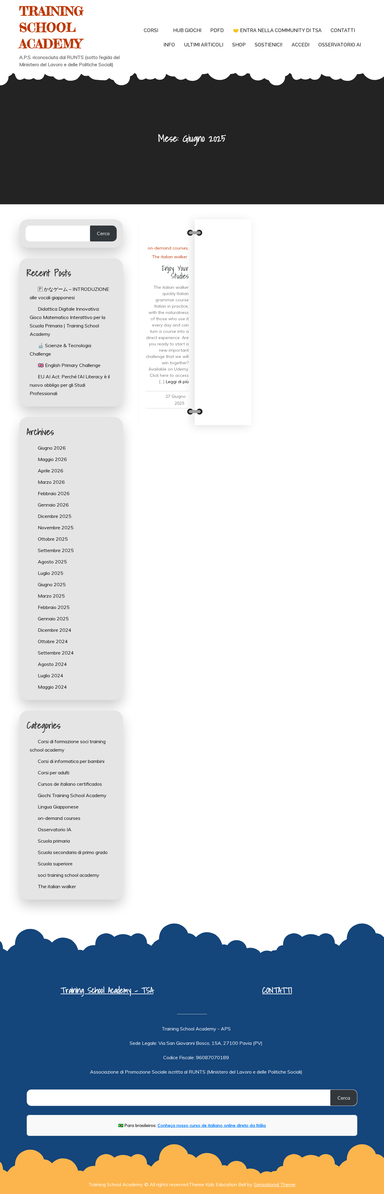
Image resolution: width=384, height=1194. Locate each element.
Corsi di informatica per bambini (71, 761)
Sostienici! (269, 45)
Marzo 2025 (51, 596)
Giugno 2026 (52, 448)
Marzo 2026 (51, 482)
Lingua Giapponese (58, 807)
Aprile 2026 (50, 471)
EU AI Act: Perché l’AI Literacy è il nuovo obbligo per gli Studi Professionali (70, 385)
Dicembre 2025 (54, 516)
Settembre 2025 (56, 550)
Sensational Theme (275, 1184)
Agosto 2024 (52, 664)
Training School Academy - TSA (107, 990)
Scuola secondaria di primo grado (73, 852)
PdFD (217, 30)
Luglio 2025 (50, 573)
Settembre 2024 (56, 653)
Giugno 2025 (52, 584)
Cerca (103, 233)
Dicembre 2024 (54, 630)
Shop (239, 45)
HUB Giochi (187, 30)
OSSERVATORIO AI (339, 45)
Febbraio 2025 (54, 607)
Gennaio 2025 (53, 619)
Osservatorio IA (54, 829)
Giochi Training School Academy (72, 795)
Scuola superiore (55, 864)
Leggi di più (177, 381)
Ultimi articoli (203, 45)
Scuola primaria (54, 841)
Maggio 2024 (52, 687)
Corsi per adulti (53, 773)
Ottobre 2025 (53, 539)
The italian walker (169, 256)
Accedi (300, 45)
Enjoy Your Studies (175, 272)
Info (169, 45)
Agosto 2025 (52, 562)
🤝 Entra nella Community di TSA (277, 30)
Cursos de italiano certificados (70, 784)
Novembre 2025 (56, 528)
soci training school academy (68, 875)
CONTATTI (277, 990)
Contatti (343, 30)
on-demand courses (168, 248)
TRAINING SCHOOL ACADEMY (51, 27)
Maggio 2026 (52, 459)
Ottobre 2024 (53, 641)
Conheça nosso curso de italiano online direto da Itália (212, 1125)
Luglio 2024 (50, 675)
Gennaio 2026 (53, 505)
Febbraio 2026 (54, 493)
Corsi (151, 30)
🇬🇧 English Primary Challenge (69, 365)
